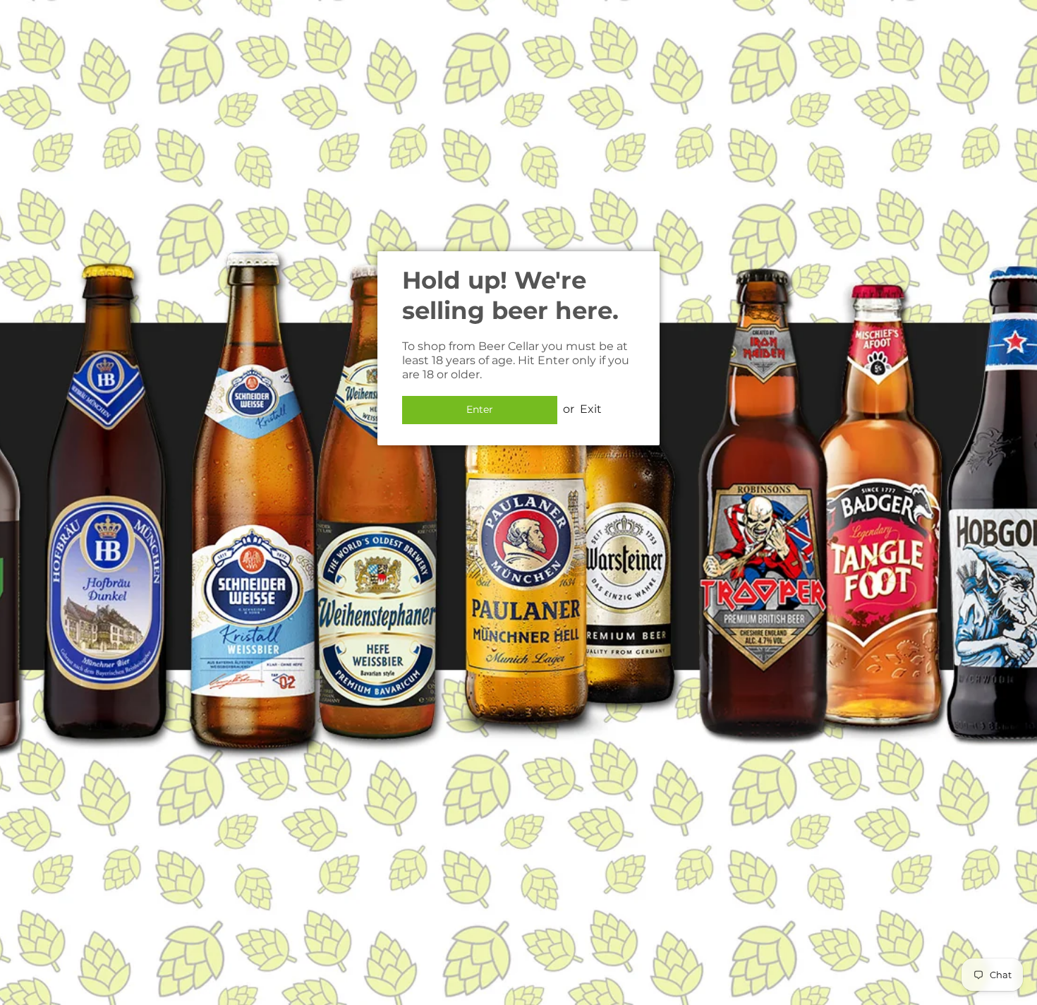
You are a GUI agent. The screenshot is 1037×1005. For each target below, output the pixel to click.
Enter (479, 409)
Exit (591, 409)
